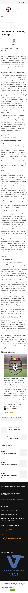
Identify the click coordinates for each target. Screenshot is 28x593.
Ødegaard (18, 417)
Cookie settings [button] (5, 590)
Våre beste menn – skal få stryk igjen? (9, 476)
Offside (15, 27)
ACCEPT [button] (12, 589)
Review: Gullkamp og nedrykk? (9, 464)
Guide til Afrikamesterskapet (8, 453)
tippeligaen (18, 419)
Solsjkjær (10, 419)
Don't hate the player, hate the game (14, 378)
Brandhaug (5, 417)
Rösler (4, 419)
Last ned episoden (11, 408)
